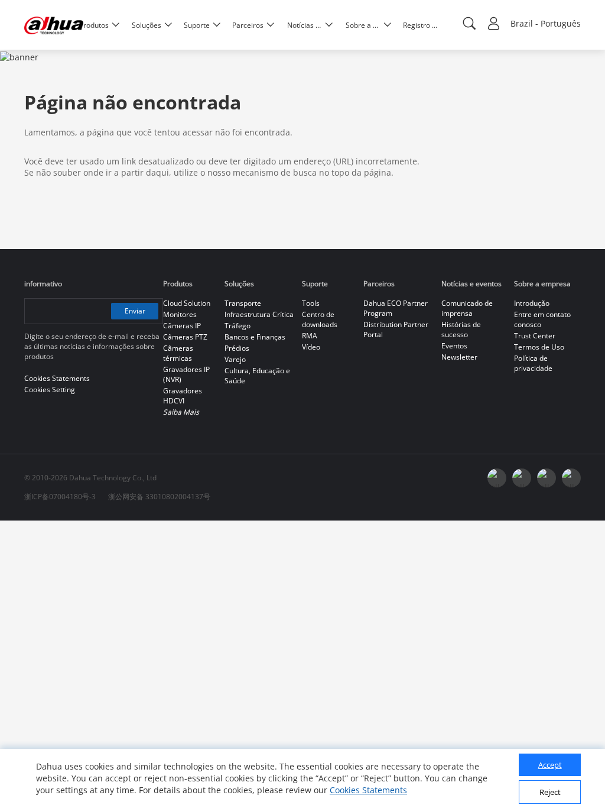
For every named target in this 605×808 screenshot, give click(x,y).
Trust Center (534, 336)
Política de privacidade (533, 363)
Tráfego (238, 326)
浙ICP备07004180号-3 (60, 497)
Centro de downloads (319, 319)
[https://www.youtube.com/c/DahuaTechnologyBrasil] (521, 477)
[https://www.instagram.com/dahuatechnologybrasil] (571, 477)
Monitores (180, 314)
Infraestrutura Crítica (259, 314)
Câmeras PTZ (185, 337)
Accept (550, 764)
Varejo (235, 359)
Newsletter (459, 357)
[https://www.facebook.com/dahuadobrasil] (496, 477)
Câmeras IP (182, 326)
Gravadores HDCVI (182, 396)
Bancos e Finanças (255, 337)
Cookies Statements (368, 790)
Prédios (237, 348)
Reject (550, 792)
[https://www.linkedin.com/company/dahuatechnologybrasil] (546, 477)
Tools (311, 303)
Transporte (243, 303)
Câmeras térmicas (178, 353)
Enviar (135, 311)
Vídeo (311, 347)
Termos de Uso (539, 347)
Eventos (454, 346)
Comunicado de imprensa (467, 308)
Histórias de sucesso (461, 329)
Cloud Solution (186, 303)
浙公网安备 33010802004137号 (159, 497)
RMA (309, 336)
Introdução (531, 303)
